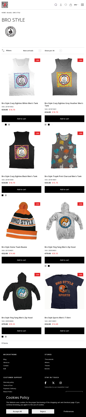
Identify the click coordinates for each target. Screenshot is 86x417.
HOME (4, 12)
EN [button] (75, 5)
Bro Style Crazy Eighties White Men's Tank (20, 103)
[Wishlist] (65, 4)
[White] (2, 124)
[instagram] (60, 383)
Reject (43, 411)
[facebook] (45, 383)
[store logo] (6, 4)
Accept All (17, 411)
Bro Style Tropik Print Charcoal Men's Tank (63, 176)
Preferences (69, 411)
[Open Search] (55, 4)
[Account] (60, 4)
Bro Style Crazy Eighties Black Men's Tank (19, 176)
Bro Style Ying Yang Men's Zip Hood (60, 247)
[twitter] (53, 383)
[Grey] (9, 124)
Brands (9, 12)
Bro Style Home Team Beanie (14, 247)
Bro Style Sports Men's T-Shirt (58, 317)
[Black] (5, 124)
